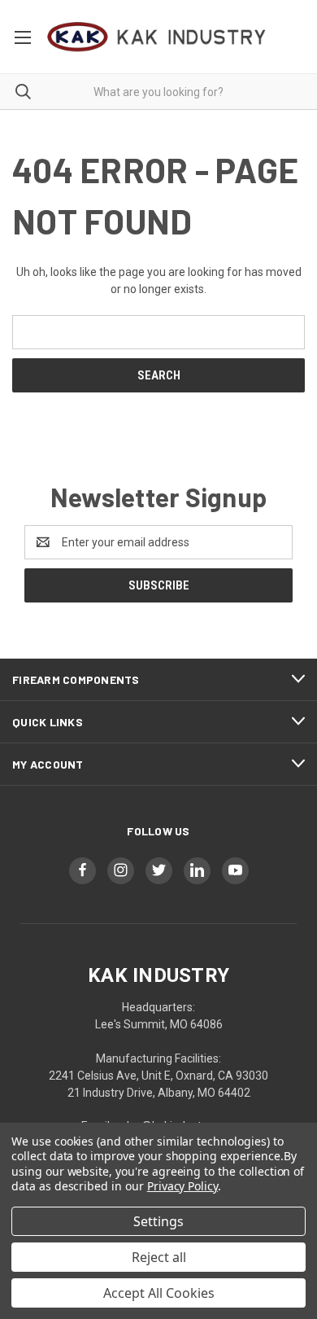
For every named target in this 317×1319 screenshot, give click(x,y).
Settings (158, 1221)
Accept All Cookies (159, 1293)
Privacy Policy (182, 1186)
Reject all (159, 1257)
